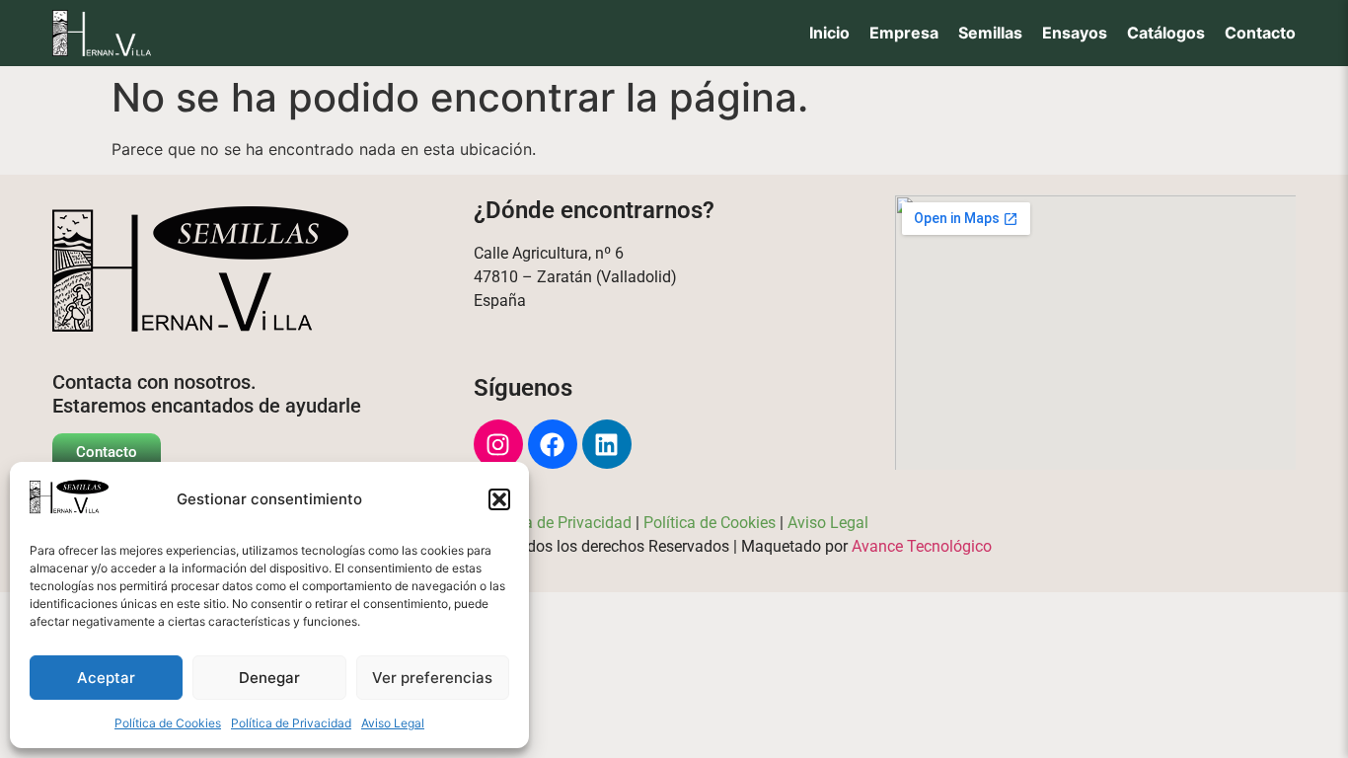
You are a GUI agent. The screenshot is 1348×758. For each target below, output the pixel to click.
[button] (499, 499)
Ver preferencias (432, 677)
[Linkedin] (607, 444)
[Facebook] (552, 444)
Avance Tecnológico (922, 546)
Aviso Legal (392, 723)
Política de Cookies (167, 723)
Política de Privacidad (291, 723)
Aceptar (106, 677)
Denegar (269, 677)
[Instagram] (498, 444)
